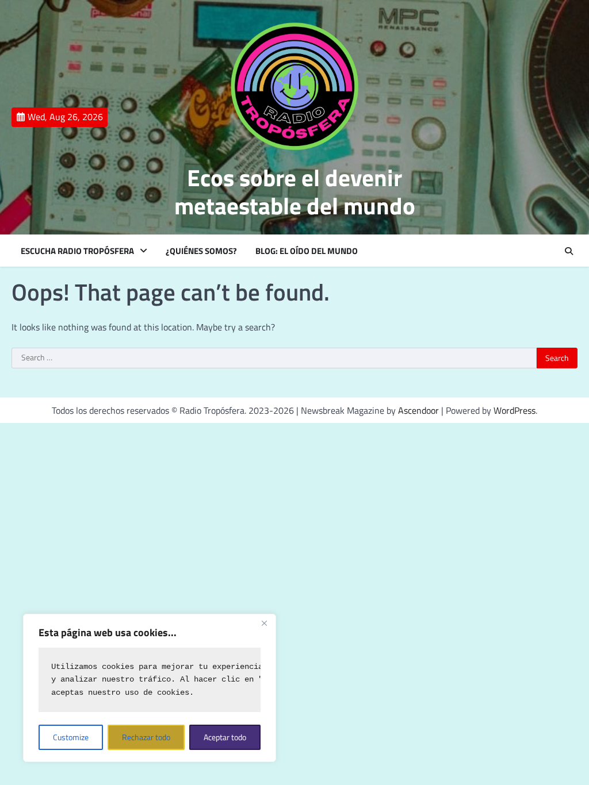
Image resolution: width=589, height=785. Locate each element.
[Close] (264, 623)
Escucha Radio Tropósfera (77, 251)
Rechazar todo (146, 737)
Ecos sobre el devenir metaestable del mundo (294, 192)
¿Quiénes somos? (201, 251)
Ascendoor (418, 410)
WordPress (515, 410)
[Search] (568, 251)
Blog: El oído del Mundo (306, 251)
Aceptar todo (225, 737)
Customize (71, 737)
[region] (149, 688)
